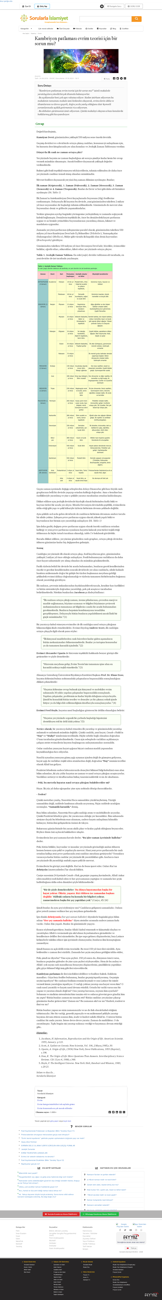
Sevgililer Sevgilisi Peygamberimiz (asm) (62, 1234)
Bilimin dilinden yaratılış (58, 1231)
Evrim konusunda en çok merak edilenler (54, 1108)
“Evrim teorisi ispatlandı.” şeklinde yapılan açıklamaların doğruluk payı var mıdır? (53, 1138)
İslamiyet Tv (86, 1279)
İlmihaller (52, 1246)
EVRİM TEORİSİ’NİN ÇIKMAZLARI (34, 1153)
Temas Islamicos (58, 1287)
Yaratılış (33, 33)
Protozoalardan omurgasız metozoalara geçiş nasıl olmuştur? (45, 1135)
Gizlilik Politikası (89, 1244)
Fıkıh (18, 1231)
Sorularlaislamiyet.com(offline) (121, 1284)
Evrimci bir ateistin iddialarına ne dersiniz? (37, 1157)
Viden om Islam (58, 1279)
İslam (18, 1239)
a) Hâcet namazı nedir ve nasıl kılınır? (101, 1180)
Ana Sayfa (26, 33)
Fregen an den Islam (59, 1272)
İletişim (85, 1249)
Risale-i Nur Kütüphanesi (120, 1282)
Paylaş (107, 79)
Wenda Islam (57, 1284)
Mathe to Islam (58, 1292)
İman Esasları (21, 1233)
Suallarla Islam (58, 1269)
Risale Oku (86, 1267)
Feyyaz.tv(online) (118, 1287)
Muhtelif (19, 1244)
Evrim (40, 33)
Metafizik (19, 1241)
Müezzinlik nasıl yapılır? (28, 1173)
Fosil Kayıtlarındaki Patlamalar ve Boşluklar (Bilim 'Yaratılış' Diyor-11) (48, 1131)
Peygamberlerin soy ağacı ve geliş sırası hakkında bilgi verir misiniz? (46, 1177)
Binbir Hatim (27, 1269)
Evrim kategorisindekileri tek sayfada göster (56, 1104)
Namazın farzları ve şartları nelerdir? (101, 1175)
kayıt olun (67, 1121)
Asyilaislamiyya (58, 1274)
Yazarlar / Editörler (90, 1233)
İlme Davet (27, 1272)
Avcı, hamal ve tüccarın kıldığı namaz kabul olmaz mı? (40, 1191)
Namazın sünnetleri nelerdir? (98, 1205)
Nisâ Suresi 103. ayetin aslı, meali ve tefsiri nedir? (106, 1190)
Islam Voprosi (57, 1267)
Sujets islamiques (59, 1294)
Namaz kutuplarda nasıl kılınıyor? (100, 1200)
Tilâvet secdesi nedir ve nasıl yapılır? (101, 1195)
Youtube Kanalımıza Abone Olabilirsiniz (62, 1214)
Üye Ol (27, 6)
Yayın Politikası (88, 1241)
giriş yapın (54, 1121)
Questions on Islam (59, 1264)
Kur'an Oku (116, 1279)
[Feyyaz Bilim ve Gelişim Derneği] (131, 1237)
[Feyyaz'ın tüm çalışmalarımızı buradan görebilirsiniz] (151, 1294)
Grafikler (125, 29)
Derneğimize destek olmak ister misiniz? (131, 1242)
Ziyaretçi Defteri (89, 1239)
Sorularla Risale (87, 1264)
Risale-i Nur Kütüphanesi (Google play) (124, 1264)
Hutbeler (52, 1243)
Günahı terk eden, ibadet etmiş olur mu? (103, 1185)
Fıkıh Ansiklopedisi (56, 1238)
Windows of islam (59, 1289)
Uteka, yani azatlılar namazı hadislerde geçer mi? (38, 1187)
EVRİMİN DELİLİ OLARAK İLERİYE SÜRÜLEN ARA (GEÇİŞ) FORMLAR (48, 1146)
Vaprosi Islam (57, 1277)
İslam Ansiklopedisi (56, 1248)
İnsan (18, 1236)
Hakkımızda (87, 1231)
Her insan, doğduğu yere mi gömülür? (102, 1210)
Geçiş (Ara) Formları (29, 1142)
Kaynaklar (87, 1236)
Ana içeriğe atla (6, 1)
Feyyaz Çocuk (117, 1272)
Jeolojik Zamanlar (28, 1149)
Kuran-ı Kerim (28, 1267)
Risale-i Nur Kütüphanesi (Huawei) (123, 1267)
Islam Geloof (57, 1282)
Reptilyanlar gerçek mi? (30, 1164)
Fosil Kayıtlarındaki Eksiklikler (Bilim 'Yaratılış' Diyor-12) (42, 1160)
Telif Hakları (87, 1246)
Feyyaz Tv (86, 1275)
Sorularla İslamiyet (29, 1264)
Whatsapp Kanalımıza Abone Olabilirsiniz (100, 1214)
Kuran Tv (85, 1277)
